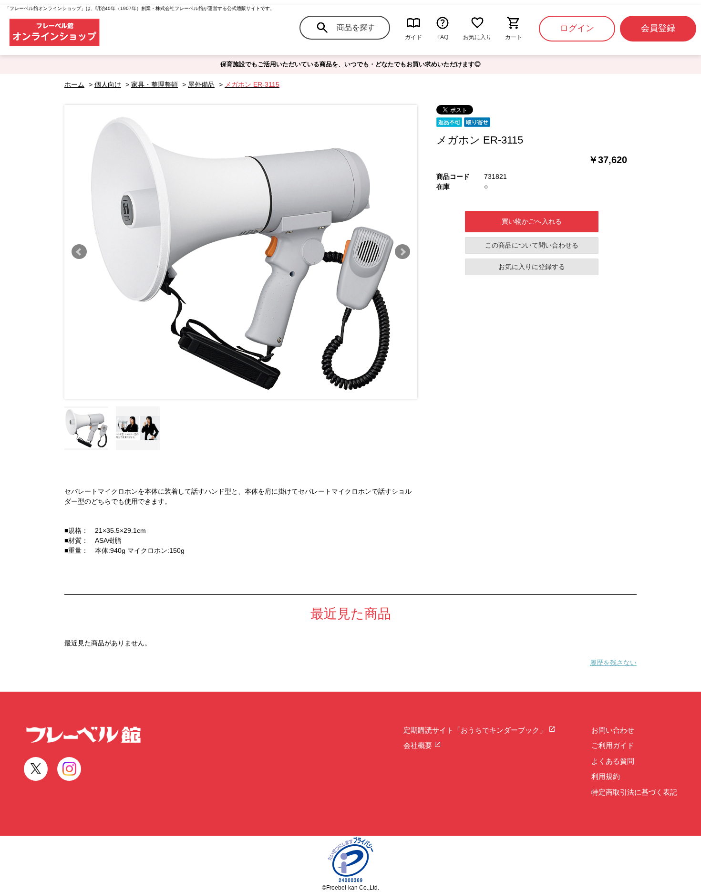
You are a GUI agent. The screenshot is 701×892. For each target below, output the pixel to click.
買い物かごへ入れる (532, 221)
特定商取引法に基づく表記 (634, 792)
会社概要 (418, 745)
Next (402, 251)
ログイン (577, 28)
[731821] (86, 428)
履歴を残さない (613, 662)
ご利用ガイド (612, 745)
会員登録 (658, 28)
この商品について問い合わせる (531, 245)
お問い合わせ (612, 730)
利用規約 (605, 776)
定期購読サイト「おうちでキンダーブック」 (475, 730)
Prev (79, 251)
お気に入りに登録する (531, 266)
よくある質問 (612, 761)
